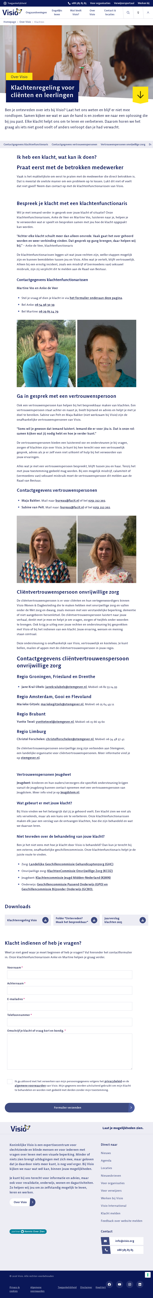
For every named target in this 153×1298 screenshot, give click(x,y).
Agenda (106, 1160)
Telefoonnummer (19, 1015)
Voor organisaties (113, 1183)
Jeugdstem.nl (70, 792)
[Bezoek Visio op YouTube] (119, 1284)
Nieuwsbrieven (111, 1175)
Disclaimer (86, 1287)
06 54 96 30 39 (45, 304)
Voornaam (15, 967)
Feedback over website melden (121, 1221)
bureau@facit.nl (67, 500)
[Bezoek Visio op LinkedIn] (139, 1284)
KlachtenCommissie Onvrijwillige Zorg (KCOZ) (80, 871)
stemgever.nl (30, 758)
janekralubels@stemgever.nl (66, 687)
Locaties (106, 1168)
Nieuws (106, 1153)
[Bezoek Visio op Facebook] (109, 1284)
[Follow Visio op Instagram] (129, 1284)
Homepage (10, 21)
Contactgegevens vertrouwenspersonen (74, 144)
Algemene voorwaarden (37, 1289)
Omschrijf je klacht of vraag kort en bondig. (36, 1030)
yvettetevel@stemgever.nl (55, 722)
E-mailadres (16, 999)
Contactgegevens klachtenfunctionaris (26, 144)
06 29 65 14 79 (48, 311)
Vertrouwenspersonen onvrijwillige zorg (123, 144)
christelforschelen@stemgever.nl (70, 739)
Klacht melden (110, 1213)
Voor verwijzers (111, 1190)
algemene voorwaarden (30, 1085)
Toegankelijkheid (67, 1287)
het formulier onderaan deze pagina (96, 298)
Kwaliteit (101, 1287)
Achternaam (16, 983)
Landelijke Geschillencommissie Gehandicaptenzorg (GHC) (71, 864)
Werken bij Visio (112, 1198)
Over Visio (25, 21)
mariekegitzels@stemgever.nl (62, 704)
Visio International (113, 1205)
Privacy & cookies (15, 1289)
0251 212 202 (96, 500)
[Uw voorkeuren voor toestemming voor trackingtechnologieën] (148, 1275)
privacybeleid (113, 1081)
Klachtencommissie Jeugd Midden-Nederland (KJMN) (73, 877)
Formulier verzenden (67, 1107)
